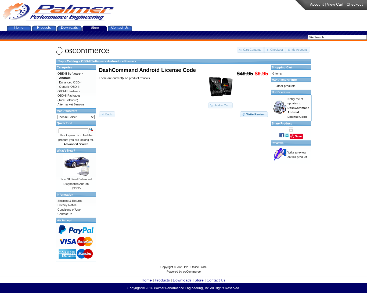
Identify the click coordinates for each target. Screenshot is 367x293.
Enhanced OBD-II (70, 82)
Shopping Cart (282, 67)
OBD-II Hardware (68, 91)
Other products (286, 85)
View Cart (335, 4)
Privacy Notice (67, 205)
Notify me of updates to (298, 107)
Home (18, 27)
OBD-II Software (92, 61)
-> (70, 73)
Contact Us (120, 27)
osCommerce (192, 271)
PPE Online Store (195, 267)
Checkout (355, 4)
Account (317, 4)
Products (44, 27)
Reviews (130, 61)
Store (95, 27)
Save (298, 136)
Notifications (281, 92)
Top (61, 61)
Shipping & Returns (69, 200)
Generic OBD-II (69, 86)
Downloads (69, 27)
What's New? (66, 150)
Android (113, 61)
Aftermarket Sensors (71, 104)
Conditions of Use (69, 209)
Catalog (72, 61)
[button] (251, 50)
